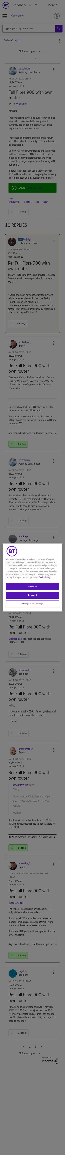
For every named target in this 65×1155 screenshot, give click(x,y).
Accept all (32, 586)
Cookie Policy (44, 577)
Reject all (32, 595)
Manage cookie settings (32, 604)
